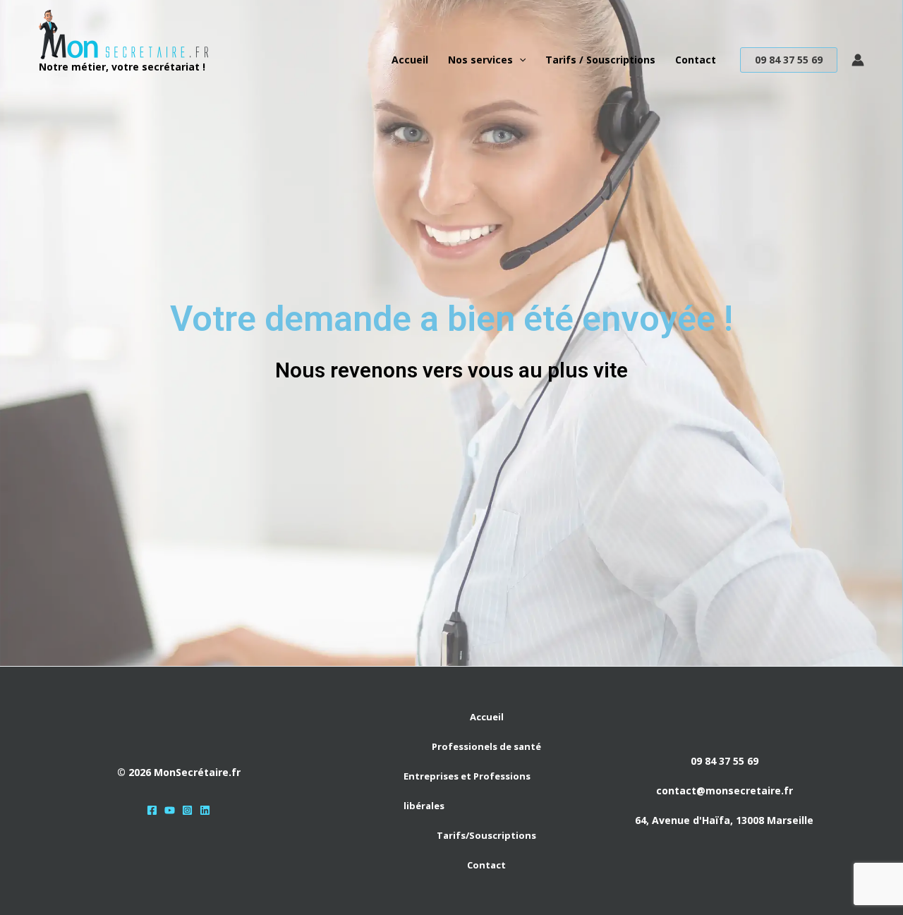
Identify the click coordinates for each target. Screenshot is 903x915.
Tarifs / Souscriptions (600, 59)
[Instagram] (187, 810)
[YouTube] (169, 810)
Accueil (410, 59)
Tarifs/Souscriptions (486, 835)
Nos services (480, 59)
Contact (695, 59)
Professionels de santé (486, 746)
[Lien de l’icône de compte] (858, 60)
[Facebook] (152, 810)
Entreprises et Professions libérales (467, 791)
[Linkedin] (205, 810)
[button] (519, 60)
